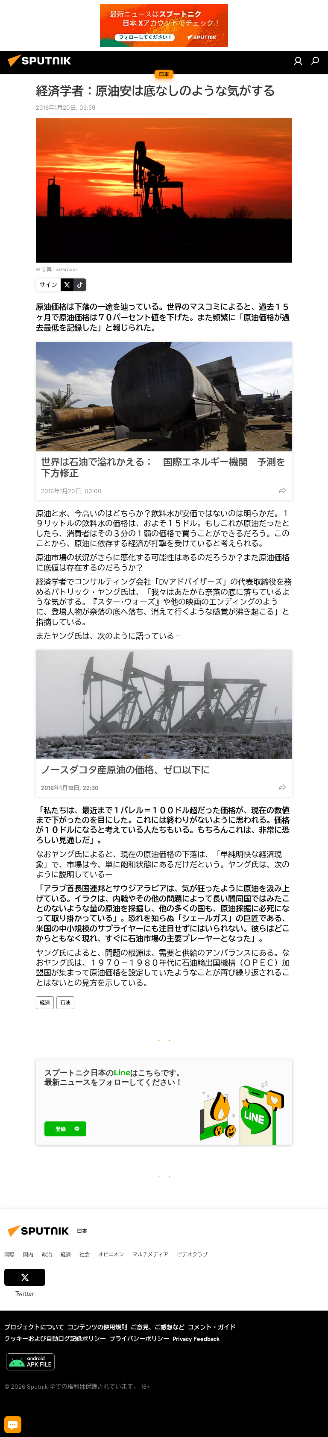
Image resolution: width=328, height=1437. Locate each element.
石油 (65, 1002)
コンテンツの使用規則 (97, 1327)
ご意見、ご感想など (157, 1327)
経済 (45, 1002)
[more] (282, 490)
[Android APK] (30, 1363)
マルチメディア (150, 1254)
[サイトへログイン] (298, 60)
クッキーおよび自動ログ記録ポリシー (55, 1339)
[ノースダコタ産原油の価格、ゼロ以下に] (164, 704)
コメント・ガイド (212, 1327)
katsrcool (66, 269)
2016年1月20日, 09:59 (65, 107)
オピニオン (111, 1254)
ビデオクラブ (192, 1254)
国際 (9, 1254)
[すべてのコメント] (12, 1424)
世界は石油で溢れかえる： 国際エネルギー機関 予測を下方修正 (163, 468)
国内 (28, 1254)
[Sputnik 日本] (41, 68)
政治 (47, 1254)
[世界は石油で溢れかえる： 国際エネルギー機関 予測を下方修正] (164, 396)
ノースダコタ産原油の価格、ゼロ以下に (125, 770)
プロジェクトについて (34, 1327)
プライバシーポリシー (139, 1339)
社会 (84, 1254)
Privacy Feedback (196, 1339)
